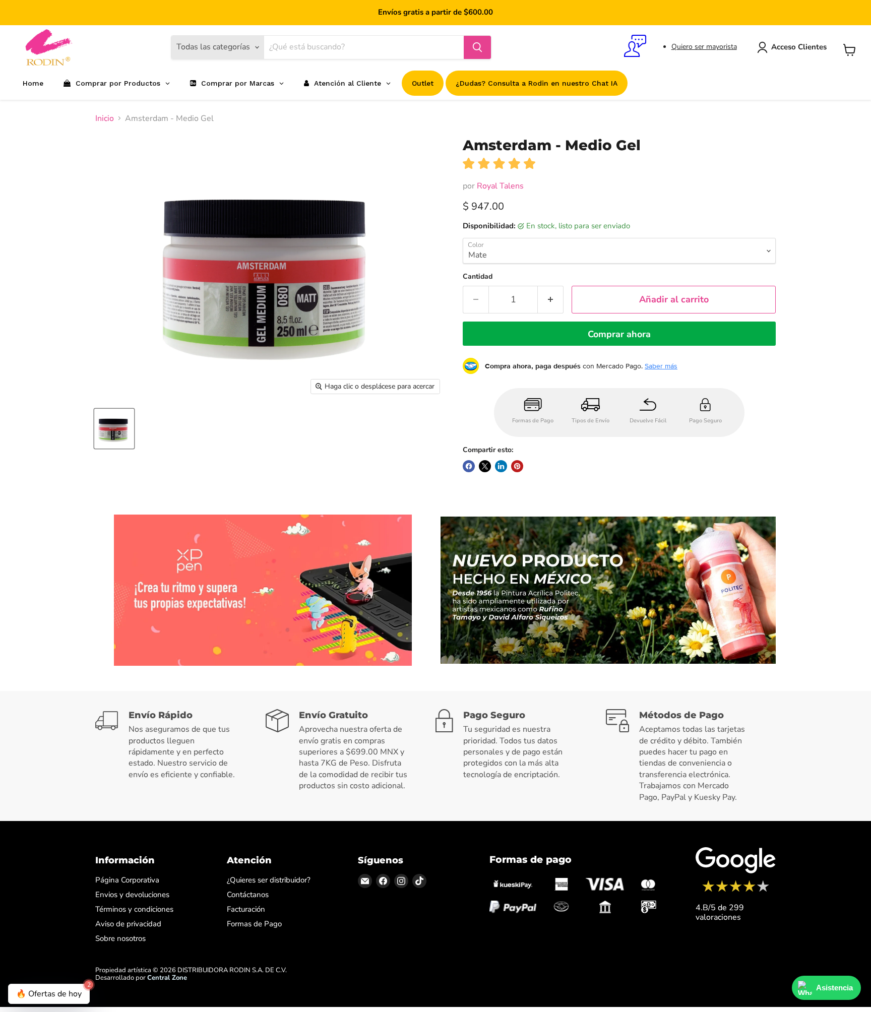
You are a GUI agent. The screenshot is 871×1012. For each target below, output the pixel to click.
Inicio (104, 118)
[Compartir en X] (485, 466)
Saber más (661, 366)
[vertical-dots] (736, 890)
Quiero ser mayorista (704, 46)
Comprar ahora (619, 334)
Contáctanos (248, 895)
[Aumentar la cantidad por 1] (551, 299)
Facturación (246, 909)
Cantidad (477, 277)
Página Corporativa (127, 880)
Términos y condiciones (134, 909)
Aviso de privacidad (128, 924)
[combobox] (364, 47)
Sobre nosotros (120, 938)
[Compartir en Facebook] (469, 466)
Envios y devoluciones (132, 895)
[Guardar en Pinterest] (517, 466)
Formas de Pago (254, 924)
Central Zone (167, 977)
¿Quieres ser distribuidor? (268, 880)
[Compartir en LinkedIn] (501, 466)
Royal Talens (500, 186)
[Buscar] (477, 47)
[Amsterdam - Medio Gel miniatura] (114, 429)
